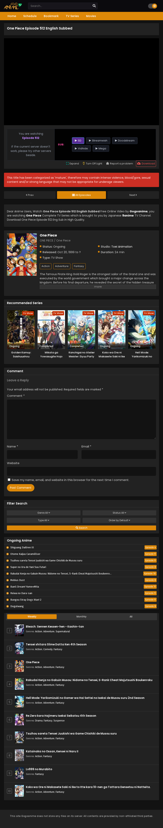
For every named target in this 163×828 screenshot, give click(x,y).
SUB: (61, 144)
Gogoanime (139, 211)
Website (13, 463)
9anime (128, 215)
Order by (118, 520)
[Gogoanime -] (13, 8)
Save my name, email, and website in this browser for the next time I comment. (70, 480)
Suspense (59, 720)
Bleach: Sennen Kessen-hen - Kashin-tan (55, 627)
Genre (42, 512)
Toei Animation (121, 247)
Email (86, 446)
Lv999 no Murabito (39, 769)
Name (12, 446)
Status (118, 512)
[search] (94, 6)
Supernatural (63, 631)
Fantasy (79, 266)
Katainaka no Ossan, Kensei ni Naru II (52, 751)
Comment (16, 396)
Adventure (62, 266)
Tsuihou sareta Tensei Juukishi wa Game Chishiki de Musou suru (71, 733)
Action (46, 266)
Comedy (47, 649)
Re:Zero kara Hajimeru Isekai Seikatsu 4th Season (61, 716)
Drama (39, 720)
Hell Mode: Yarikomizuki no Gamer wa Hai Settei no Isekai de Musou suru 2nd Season (85, 698)
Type (42, 520)
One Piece (32, 662)
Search (82, 527)
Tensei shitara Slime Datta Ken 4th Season (56, 644)
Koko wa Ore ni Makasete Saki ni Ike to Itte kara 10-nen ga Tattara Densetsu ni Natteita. (88, 787)
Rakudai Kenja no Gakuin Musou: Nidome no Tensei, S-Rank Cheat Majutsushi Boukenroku (89, 680)
